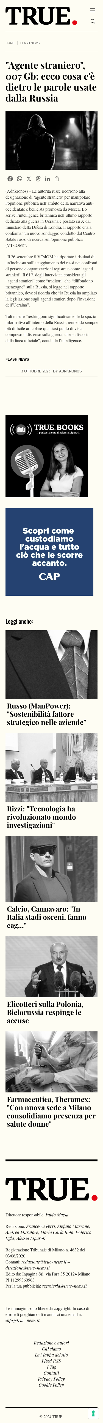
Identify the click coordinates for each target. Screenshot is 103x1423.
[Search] (92, 21)
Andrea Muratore (21, 1232)
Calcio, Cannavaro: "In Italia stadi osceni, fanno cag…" (47, 917)
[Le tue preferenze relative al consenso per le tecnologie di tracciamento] (93, 1413)
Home (10, 43)
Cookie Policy (51, 1385)
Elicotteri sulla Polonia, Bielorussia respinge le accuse (45, 1012)
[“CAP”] (49, 551)
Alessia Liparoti (31, 1238)
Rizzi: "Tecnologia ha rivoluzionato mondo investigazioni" (41, 817)
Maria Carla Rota (56, 1232)
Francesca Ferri (40, 1226)
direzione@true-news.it (27, 1268)
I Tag (51, 1367)
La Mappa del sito (51, 1355)
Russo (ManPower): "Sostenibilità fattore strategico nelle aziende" (46, 714)
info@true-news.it (22, 1320)
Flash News (30, 43)
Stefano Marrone (73, 1226)
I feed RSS (51, 1361)
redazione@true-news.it (43, 1262)
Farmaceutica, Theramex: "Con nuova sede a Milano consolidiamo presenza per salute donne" (51, 1111)
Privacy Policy (51, 1379)
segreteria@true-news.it (64, 1286)
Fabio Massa (57, 1214)
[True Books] (46, 494)
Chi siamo (51, 1349)
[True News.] (41, 15)
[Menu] (93, 10)
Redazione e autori (51, 1343)
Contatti (51, 1373)
